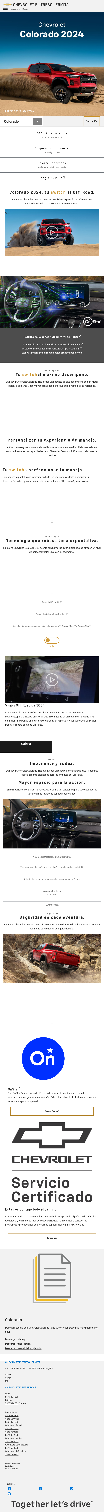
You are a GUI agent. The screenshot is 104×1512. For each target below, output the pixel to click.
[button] (33, 111)
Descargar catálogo (15, 1339)
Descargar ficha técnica (18, 1343)
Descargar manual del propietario (23, 1348)
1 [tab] (52, 426)
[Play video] (52, 232)
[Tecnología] (52, 640)
